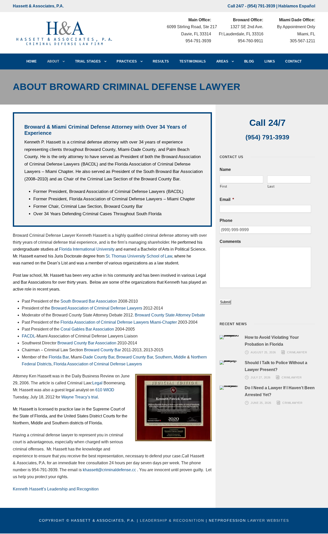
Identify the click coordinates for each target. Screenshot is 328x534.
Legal (98, 383)
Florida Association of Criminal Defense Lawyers (98, 364)
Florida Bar (59, 357)
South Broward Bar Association (88, 301)
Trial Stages (88, 61)
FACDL (28, 336)
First (223, 186)
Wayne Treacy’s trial (79, 397)
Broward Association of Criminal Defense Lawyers (97, 308)
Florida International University (87, 249)
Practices (127, 61)
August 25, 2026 (263, 352)
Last (271, 186)
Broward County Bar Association (86, 343)
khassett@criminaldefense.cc (109, 470)
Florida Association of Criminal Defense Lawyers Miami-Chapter (118, 322)
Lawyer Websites (268, 520)
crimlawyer (297, 352)
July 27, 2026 (261, 377)
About (53, 61)
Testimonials (192, 61)
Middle (180, 357)
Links (269, 61)
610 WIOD (104, 390)
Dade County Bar (98, 357)
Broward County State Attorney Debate (170, 315)
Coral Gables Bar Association (87, 329)
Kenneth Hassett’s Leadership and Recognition (56, 489)
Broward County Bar (102, 350)
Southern (163, 357)
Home (31, 61)
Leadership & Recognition (172, 520)
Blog (249, 61)
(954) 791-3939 (261, 6)
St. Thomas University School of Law (139, 256)
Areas (222, 61)
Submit (225, 302)
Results (161, 61)
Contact (293, 61)
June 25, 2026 (261, 402)
